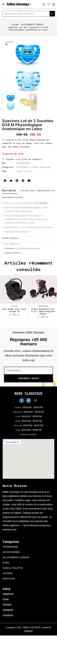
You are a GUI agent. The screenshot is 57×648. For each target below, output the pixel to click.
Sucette (28, 171)
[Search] (52, 13)
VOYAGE (14, 306)
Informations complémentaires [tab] (37, 190)
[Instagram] (28, 400)
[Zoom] (6, 44)
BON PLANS (45, 167)
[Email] (35, 400)
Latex (19, 171)
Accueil (15, 24)
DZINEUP (28, 631)
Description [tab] (9, 190)
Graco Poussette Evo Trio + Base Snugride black (43, 311)
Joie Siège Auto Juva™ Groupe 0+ (14, 310)
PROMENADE (42, 306)
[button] (3, 4)
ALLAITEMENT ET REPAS (32, 24)
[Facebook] (21, 400)
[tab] (9, 190)
